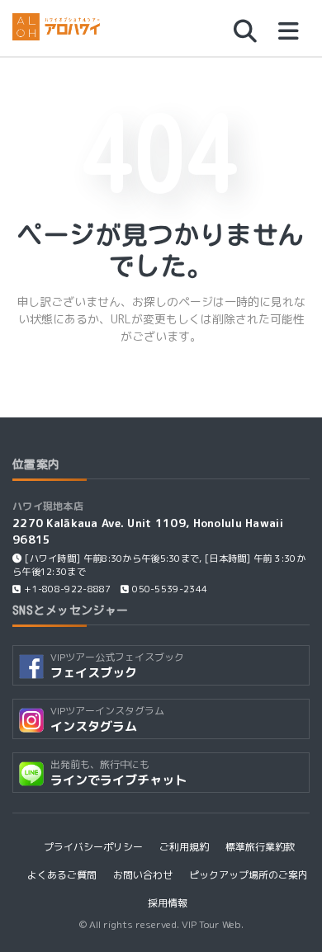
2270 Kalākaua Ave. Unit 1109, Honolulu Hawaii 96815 (147, 531)
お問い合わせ (143, 875)
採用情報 (167, 903)
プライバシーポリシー (93, 847)
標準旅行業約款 (260, 847)
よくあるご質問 (62, 875)
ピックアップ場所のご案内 (248, 875)
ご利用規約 (184, 847)
